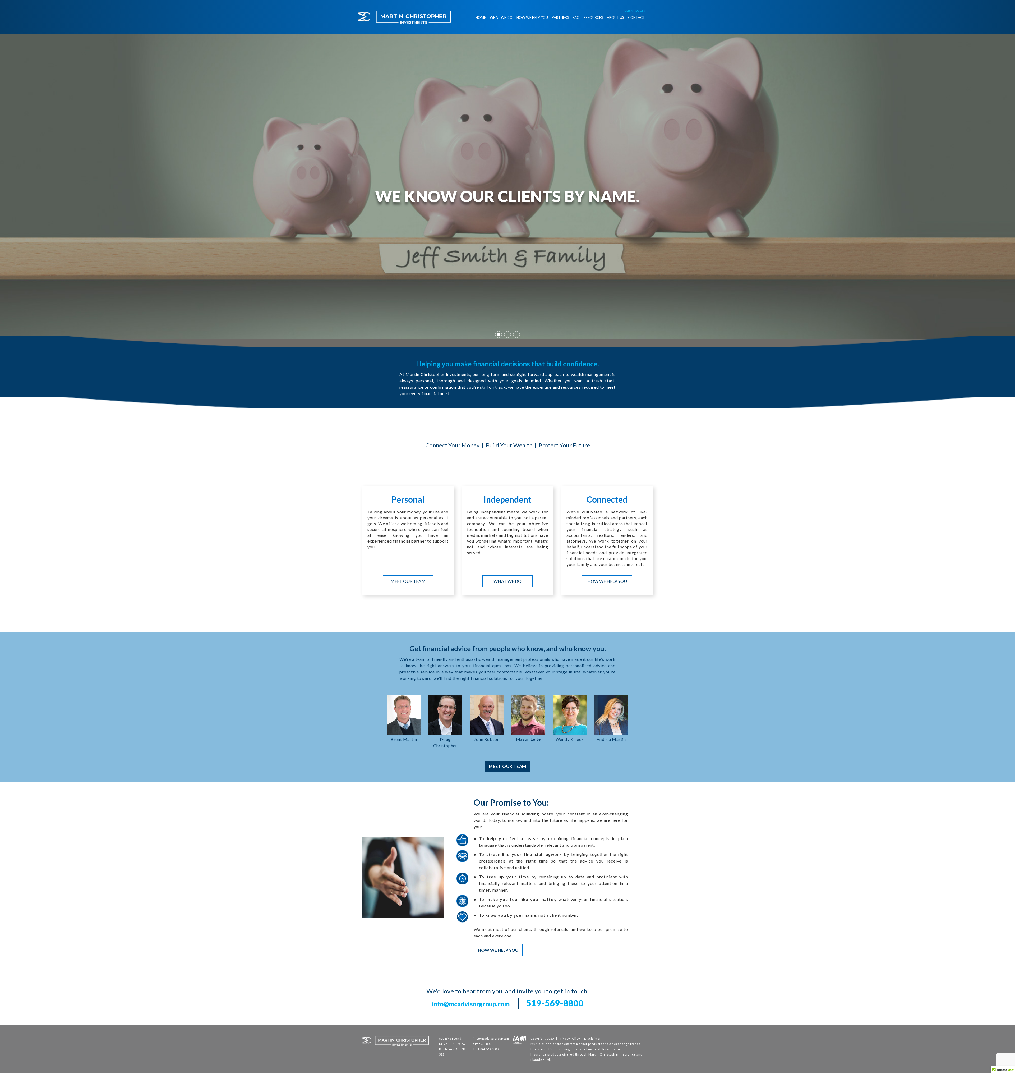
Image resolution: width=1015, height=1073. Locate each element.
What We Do (501, 17)
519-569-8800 (554, 1003)
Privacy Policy (569, 1038)
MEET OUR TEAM (408, 581)
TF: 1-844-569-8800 (485, 1049)
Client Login (634, 10)
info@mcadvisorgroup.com (471, 1004)
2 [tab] (507, 334)
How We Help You (532, 17)
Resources (593, 17)
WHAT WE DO (507, 581)
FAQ (576, 17)
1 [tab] (498, 334)
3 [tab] (516, 334)
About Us (615, 17)
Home (481, 17)
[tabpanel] (507, 186)
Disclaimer (592, 1038)
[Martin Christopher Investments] (404, 17)
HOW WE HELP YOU (607, 581)
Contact (636, 17)
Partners (560, 17)
